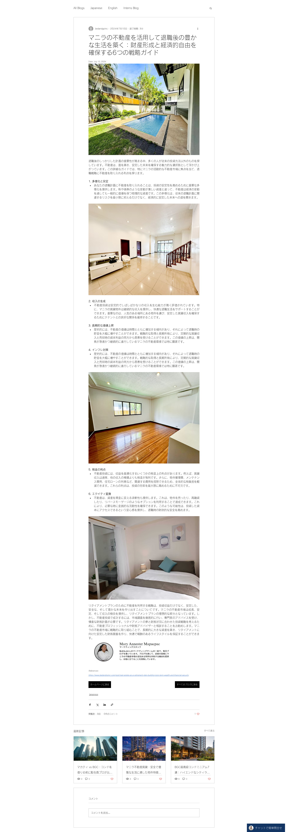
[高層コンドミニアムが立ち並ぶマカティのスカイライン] (95, 748)
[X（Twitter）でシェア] (97, 704)
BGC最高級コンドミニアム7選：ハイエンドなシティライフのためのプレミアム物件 (192, 770)
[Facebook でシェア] (89, 704)
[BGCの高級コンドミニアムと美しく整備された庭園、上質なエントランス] (192, 748)
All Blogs (79, 8)
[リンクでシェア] (112, 704)
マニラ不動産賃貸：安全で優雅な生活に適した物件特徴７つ (143, 770)
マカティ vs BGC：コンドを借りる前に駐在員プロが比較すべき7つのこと (94, 770)
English (112, 8)
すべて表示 (209, 731)
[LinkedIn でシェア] (104, 704)
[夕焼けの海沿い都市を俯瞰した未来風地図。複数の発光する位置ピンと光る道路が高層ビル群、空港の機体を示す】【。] (144, 748)
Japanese (96, 8)
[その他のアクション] (198, 28)
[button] (210, 8)
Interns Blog (131, 8)
